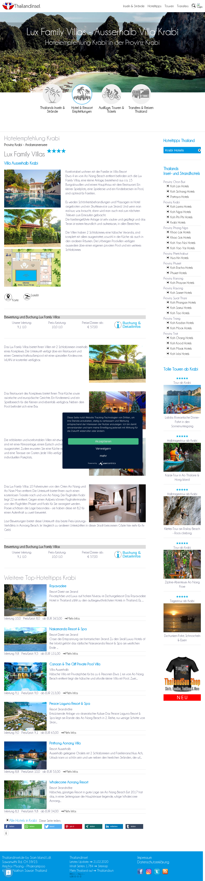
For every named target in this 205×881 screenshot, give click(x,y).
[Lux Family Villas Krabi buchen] (128, 327)
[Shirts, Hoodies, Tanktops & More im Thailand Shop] (182, 692)
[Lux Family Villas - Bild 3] (32, 286)
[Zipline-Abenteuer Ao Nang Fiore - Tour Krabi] (182, 577)
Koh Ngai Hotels (180, 211)
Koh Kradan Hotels (182, 322)
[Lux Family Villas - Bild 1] (32, 207)
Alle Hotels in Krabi (23, 820)
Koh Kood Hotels (181, 343)
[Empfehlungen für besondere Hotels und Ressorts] (82, 94)
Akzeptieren (103, 441)
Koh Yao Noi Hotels (182, 242)
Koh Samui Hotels (181, 307)
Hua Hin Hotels (179, 258)
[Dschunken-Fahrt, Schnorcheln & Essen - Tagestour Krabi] (182, 631)
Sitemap (103, 866)
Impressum (144, 857)
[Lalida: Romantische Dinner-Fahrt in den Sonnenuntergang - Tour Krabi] (182, 413)
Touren (169, 6)
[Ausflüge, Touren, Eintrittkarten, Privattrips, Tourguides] (111, 94)
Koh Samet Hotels (181, 292)
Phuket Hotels (178, 273)
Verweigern (103, 448)
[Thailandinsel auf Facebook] (140, 873)
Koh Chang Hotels (181, 338)
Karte (15, 300)
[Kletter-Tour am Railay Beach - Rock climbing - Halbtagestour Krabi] (182, 524)
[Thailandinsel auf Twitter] (157, 873)
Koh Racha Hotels (181, 267)
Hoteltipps (154, 6)
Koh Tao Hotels (179, 313)
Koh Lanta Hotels (181, 206)
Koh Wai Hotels (179, 353)
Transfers (183, 6)
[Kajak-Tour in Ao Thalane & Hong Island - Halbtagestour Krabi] (182, 470)
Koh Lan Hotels (179, 186)
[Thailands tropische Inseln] (21, 8)
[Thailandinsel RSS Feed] (165, 873)
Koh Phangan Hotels (183, 302)
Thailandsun (105, 870)
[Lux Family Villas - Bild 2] (32, 246)
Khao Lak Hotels (180, 232)
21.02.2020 (100, 861)
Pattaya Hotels (179, 196)
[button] (13, 826)
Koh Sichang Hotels (182, 191)
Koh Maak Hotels (181, 348)
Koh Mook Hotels (181, 328)
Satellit (35, 295)
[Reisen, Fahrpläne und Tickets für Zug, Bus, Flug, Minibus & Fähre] (141, 94)
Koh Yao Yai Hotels (182, 248)
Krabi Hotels (177, 222)
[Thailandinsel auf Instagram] (148, 873)
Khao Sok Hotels (180, 237)
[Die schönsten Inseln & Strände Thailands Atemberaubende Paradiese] (52, 94)
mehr (103, 455)
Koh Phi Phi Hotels (181, 217)
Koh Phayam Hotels (182, 282)
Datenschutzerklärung (153, 862)
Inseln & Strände (133, 6)
